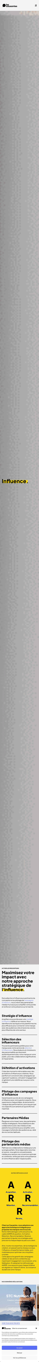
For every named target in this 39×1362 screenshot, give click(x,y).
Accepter (20, 1348)
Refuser (19, 1353)
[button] (36, 1328)
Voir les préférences (19, 1358)
